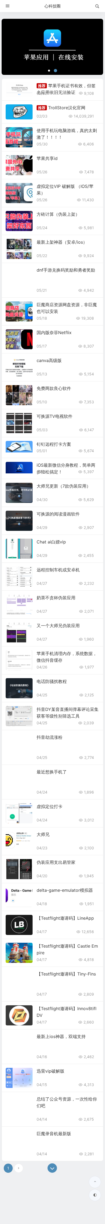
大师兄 (43, 834)
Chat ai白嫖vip (51, 542)
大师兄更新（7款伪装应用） (64, 486)
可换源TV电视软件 (54, 416)
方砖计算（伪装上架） (58, 214)
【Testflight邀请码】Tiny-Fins (66, 974)
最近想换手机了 (52, 771)
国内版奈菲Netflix (54, 332)
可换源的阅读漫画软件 (58, 514)
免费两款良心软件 (54, 388)
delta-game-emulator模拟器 (65, 890)
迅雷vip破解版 (50, 1071)
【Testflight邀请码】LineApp (65, 918)
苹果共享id (47, 158)
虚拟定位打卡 (49, 806)
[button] (49, 70)
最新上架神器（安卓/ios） (62, 242)
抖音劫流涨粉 (49, 737)
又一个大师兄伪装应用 (58, 625)
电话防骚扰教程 (52, 681)
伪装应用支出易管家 (56, 862)
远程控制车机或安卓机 (58, 569)
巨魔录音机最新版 (54, 1133)
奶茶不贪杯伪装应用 (56, 597)
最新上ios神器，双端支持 (61, 1036)
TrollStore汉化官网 (66, 107)
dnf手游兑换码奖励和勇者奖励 (66, 270)
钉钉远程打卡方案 (54, 444)
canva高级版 (49, 360)
